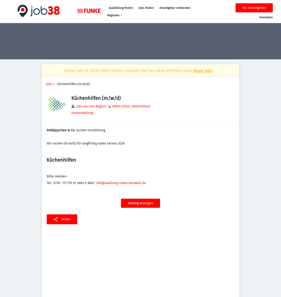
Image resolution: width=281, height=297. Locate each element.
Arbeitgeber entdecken (174, 8)
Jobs (49, 84)
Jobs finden (146, 8)
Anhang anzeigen (140, 203)
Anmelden (266, 17)
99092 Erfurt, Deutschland (131, 106)
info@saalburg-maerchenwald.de (121, 183)
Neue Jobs (202, 70)
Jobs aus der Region (91, 106)
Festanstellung (82, 113)
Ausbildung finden (121, 8)
